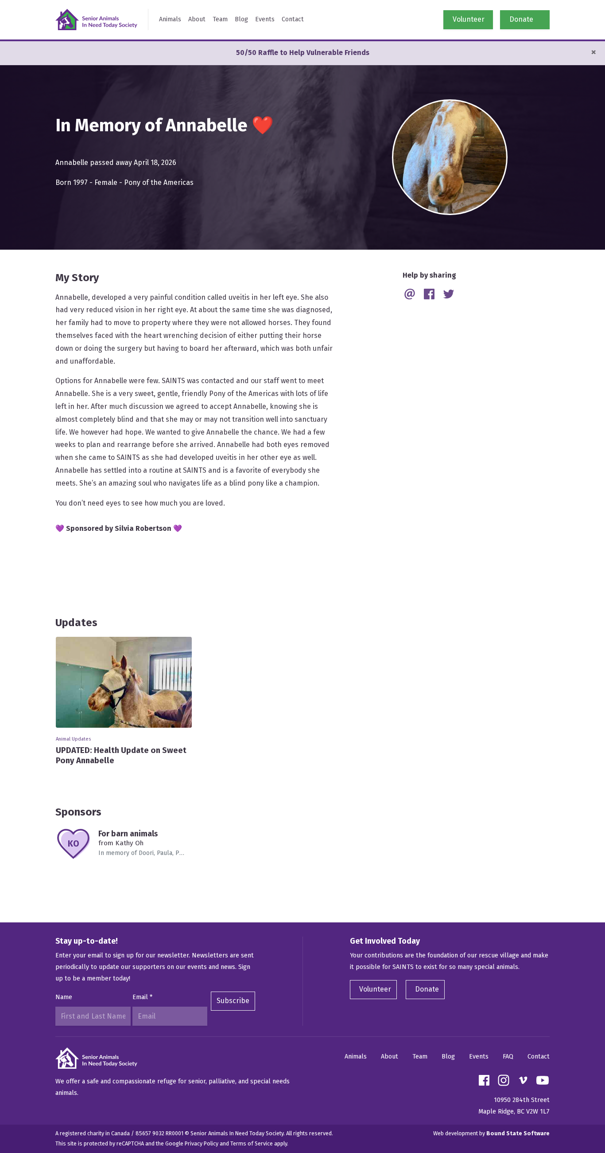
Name (63, 997)
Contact (293, 19)
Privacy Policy (201, 1143)
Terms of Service (251, 1143)
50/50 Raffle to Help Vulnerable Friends (302, 52)
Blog (241, 19)
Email (142, 997)
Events (265, 19)
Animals (170, 19)
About (197, 19)
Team (220, 19)
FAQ (508, 1056)
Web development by (491, 1133)
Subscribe (233, 1000)
